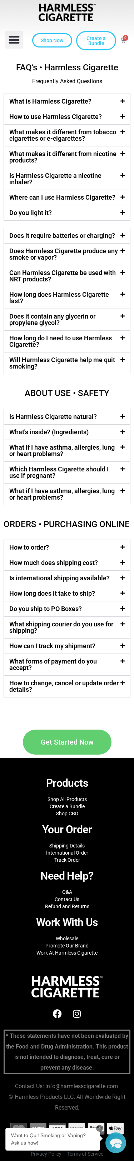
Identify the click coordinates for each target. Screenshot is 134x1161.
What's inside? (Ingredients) (49, 432)
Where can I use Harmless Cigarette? (62, 197)
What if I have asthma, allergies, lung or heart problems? (62, 450)
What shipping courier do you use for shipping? (61, 627)
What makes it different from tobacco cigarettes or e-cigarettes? (62, 135)
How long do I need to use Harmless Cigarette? (60, 341)
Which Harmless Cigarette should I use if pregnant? (59, 472)
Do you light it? (30, 212)
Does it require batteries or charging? (62, 235)
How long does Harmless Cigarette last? (59, 298)
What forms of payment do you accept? (53, 664)
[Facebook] (57, 1013)
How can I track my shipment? (52, 646)
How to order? (29, 547)
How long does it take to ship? (52, 593)
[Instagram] (77, 1013)
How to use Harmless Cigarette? (55, 116)
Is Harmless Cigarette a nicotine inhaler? (55, 179)
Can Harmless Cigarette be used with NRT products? (62, 276)
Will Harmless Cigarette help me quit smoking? (62, 363)
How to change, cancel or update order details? (64, 686)
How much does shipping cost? (53, 562)
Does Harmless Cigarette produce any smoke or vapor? (63, 254)
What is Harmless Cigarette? (50, 101)
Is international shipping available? (59, 578)
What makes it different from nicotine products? (62, 157)
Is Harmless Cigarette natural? (53, 416)
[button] (14, 40)
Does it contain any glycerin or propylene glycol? (52, 319)
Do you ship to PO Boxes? (45, 608)
